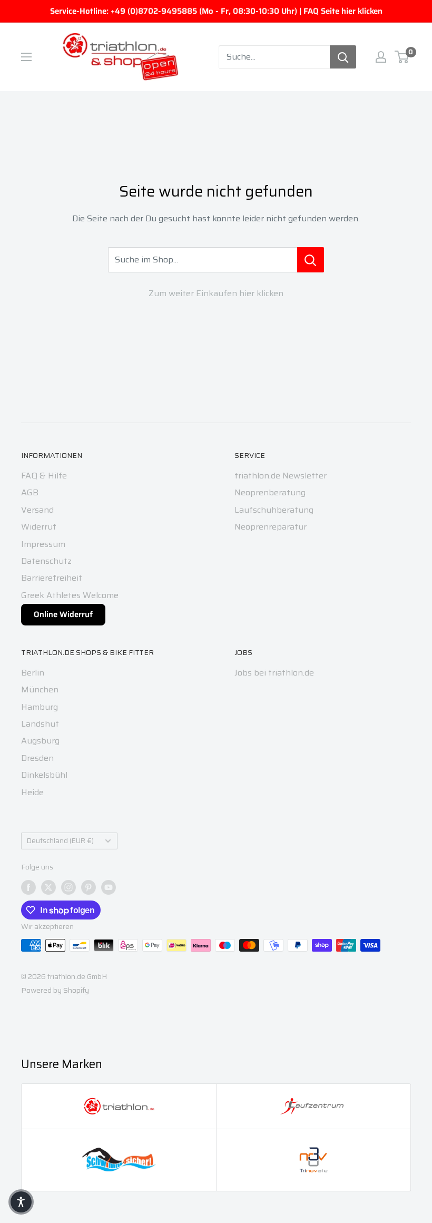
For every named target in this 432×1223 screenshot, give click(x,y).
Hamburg (39, 706)
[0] (402, 57)
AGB (29, 492)
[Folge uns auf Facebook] (28, 886)
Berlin (32, 672)
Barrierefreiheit (51, 577)
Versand (37, 509)
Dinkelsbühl (44, 774)
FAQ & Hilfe (44, 475)
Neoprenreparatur (270, 526)
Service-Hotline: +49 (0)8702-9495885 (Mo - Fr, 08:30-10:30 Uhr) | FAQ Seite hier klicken (216, 11)
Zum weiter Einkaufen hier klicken (216, 293)
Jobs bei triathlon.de (274, 672)
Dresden (37, 758)
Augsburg (40, 740)
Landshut (40, 723)
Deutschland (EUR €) (60, 840)
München (39, 689)
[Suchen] (343, 57)
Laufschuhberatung (273, 509)
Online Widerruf (63, 614)
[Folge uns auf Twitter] (48, 886)
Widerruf (38, 526)
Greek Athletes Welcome (70, 595)
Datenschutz (46, 561)
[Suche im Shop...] (310, 259)
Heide (32, 792)
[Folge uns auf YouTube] (108, 886)
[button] (21, 1202)
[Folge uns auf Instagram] (68, 886)
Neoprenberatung (270, 492)
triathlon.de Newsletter (280, 475)
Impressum (43, 544)
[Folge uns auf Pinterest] (88, 886)
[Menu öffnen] (26, 57)
